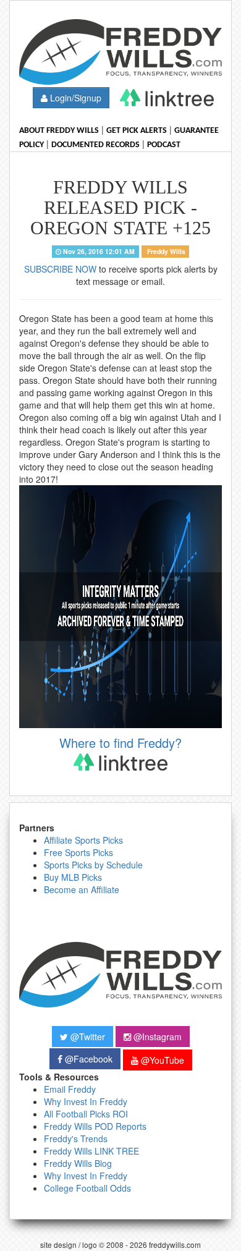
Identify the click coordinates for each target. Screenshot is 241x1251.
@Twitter (86, 1036)
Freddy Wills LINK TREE (91, 1151)
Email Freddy (70, 1089)
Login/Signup (74, 97)
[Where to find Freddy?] (167, 98)
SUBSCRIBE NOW (60, 269)
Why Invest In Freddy (85, 1101)
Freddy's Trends (76, 1138)
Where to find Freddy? (120, 743)
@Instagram (156, 1036)
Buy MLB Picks (73, 877)
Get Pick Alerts (136, 130)
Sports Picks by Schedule (93, 865)
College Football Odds (87, 1188)
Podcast (163, 145)
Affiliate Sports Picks (83, 840)
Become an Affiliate (81, 889)
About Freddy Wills (59, 130)
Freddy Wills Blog (78, 1163)
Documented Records (95, 145)
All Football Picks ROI (86, 1114)
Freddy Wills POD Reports (95, 1126)
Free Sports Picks (78, 852)
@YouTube (161, 1060)
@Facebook (87, 1059)
